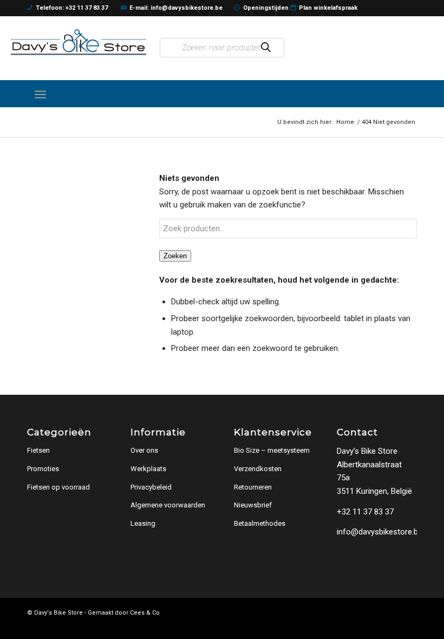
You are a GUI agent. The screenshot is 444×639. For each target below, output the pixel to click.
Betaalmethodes (259, 523)
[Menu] (40, 94)
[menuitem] (40, 94)
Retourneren (253, 487)
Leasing (142, 523)
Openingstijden (266, 7)
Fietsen (38, 450)
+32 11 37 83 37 (365, 512)
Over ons (144, 450)
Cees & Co (145, 612)
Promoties (43, 469)
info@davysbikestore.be (379, 532)
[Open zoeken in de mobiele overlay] (222, 47)
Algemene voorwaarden (167, 505)
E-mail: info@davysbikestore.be (176, 7)
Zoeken (175, 256)
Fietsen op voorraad (58, 487)
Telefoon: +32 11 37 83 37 (72, 7)
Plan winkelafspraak (328, 7)
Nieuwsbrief (253, 505)
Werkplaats (148, 469)
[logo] (78, 42)
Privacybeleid (151, 487)
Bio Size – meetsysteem (272, 450)
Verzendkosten (258, 469)
